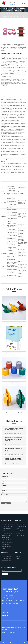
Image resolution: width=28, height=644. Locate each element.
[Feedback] (24, 642)
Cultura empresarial (6, 558)
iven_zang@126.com (10, 598)
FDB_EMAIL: (4, 481)
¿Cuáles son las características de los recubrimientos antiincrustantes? (13, 459)
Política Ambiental (20, 535)
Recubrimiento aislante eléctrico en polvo (13, 449)
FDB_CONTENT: (3, 494)
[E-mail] (10, 642)
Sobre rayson (4, 552)
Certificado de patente (21, 526)
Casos (17, 558)
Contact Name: (4, 476)
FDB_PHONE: (4, 485)
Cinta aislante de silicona (14, 382)
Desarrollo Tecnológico (21, 524)
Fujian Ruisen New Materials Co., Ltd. (16, 627)
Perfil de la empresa (6, 556)
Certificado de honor (6, 560)
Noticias (18, 556)
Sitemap (3, 632)
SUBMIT (6, 503)
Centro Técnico (18, 520)
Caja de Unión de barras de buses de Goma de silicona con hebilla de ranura (14, 413)
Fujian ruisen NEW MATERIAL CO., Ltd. (10, 590)
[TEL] (17, 642)
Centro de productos (15, 13)
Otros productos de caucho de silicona (14, 322)
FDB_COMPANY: (4, 490)
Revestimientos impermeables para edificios (6, 546)
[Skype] (3, 642)
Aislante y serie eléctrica (7, 542)
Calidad (17, 528)
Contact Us (4, 85)
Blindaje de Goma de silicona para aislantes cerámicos (14, 16)
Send (4, 573)
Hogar (8, 13)
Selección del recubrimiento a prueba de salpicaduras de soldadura (14, 429)
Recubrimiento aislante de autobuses (14, 352)
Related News (14, 421)
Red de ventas (5, 563)
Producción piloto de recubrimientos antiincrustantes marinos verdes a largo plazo (13, 439)
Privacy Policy (12, 632)
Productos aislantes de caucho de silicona (14, 14)
